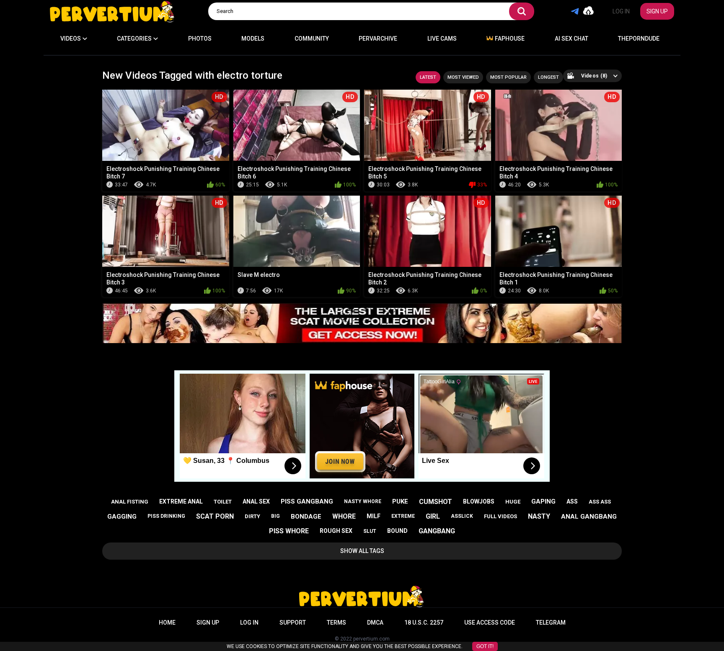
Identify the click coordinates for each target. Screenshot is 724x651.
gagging (122, 516)
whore (344, 516)
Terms (336, 622)
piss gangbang (307, 501)
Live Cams (442, 38)
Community (312, 38)
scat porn (215, 516)
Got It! (485, 646)
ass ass (600, 502)
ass (572, 501)
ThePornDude (638, 38)
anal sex (256, 501)
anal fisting (129, 502)
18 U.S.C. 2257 (423, 622)
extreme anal (181, 501)
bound (397, 530)
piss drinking (166, 516)
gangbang (437, 531)
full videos (500, 516)
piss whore (289, 531)
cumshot (435, 502)
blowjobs (478, 501)
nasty (539, 516)
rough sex (336, 530)
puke (400, 501)
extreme (403, 516)
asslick (462, 516)
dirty (252, 516)
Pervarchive (378, 38)
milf (373, 516)
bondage (306, 516)
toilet (223, 502)
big (275, 516)
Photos (200, 38)
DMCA (375, 622)
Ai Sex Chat (571, 38)
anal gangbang (589, 516)
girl (433, 516)
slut (369, 531)
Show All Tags (362, 551)
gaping (543, 501)
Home (167, 622)
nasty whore (362, 501)
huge (512, 502)
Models (252, 38)
